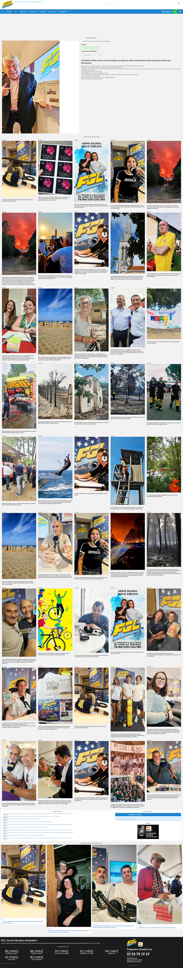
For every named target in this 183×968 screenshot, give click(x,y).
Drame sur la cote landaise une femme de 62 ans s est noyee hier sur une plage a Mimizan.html (24, 835)
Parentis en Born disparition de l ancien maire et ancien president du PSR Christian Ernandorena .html (25, 827)
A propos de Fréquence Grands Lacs (9, 963)
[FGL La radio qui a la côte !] (8, 8)
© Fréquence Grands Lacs (133, 965)
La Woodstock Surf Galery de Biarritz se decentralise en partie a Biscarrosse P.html (21, 819)
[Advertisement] (91, 25)
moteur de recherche (132, 819)
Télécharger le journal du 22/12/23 (90, 47)
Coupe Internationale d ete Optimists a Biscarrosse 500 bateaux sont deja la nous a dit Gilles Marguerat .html (27, 821)
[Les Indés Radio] (148, 832)
